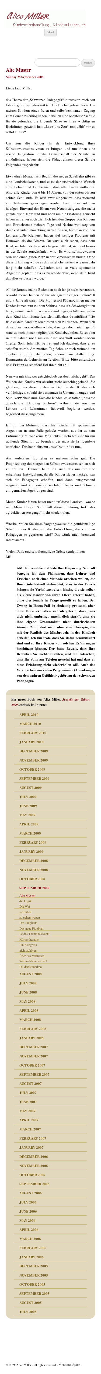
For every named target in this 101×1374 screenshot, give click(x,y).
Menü (50, 32)
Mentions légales (69, 1364)
